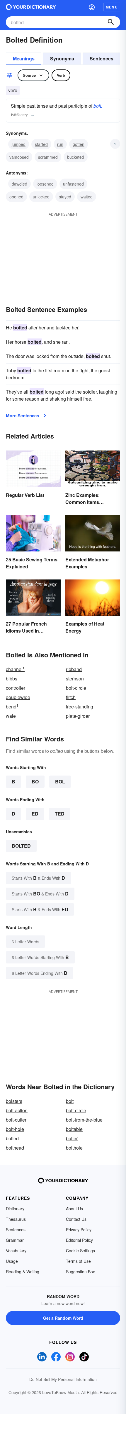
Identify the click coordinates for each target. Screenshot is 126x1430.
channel (15, 669)
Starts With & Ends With (38, 877)
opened (16, 197)
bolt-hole (15, 1129)
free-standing (79, 706)
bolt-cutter (16, 1119)
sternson (75, 678)
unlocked (41, 197)
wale (11, 716)
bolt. (97, 105)
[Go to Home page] (31, 7)
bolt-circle (76, 688)
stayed (65, 197)
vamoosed (19, 157)
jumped (18, 144)
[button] (91, 7)
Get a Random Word (63, 1318)
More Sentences (22, 415)
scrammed (48, 157)
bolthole (74, 1147)
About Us (74, 1208)
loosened (45, 184)
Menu (112, 7)
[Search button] (111, 22)
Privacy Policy (78, 1229)
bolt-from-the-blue (84, 1119)
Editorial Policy (79, 1240)
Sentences (101, 58)
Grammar (15, 1240)
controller (15, 688)
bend (12, 706)
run (60, 144)
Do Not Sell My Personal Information (63, 1379)
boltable (74, 1129)
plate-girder (78, 716)
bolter (72, 1138)
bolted (21, 845)
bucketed (75, 157)
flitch (71, 697)
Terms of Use (78, 1261)
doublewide (18, 697)
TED (59, 813)
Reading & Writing (22, 1271)
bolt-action (17, 1110)
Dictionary (15, 1208)
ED (35, 813)
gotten (78, 144)
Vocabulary (16, 1250)
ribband (74, 669)
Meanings (24, 58)
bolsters (14, 1101)
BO (35, 781)
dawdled (19, 184)
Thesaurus (16, 1219)
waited (87, 197)
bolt (70, 1101)
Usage (12, 1261)
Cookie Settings (80, 1250)
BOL (60, 781)
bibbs (11, 678)
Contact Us (76, 1219)
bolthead (15, 1147)
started (41, 144)
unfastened (73, 184)
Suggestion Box (80, 1271)
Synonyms (62, 58)
